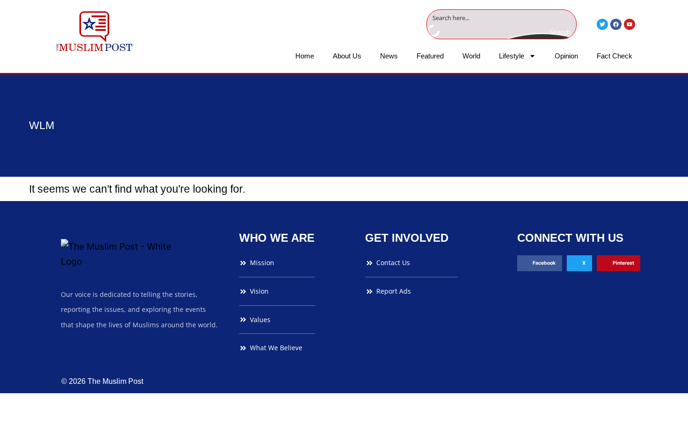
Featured (430, 56)
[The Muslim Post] (94, 31)
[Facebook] (616, 24)
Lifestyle (511, 56)
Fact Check (614, 56)
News (389, 56)
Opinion (566, 56)
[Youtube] (629, 24)
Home (304, 56)
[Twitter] (602, 24)
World (471, 56)
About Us (347, 56)
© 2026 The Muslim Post (102, 381)
